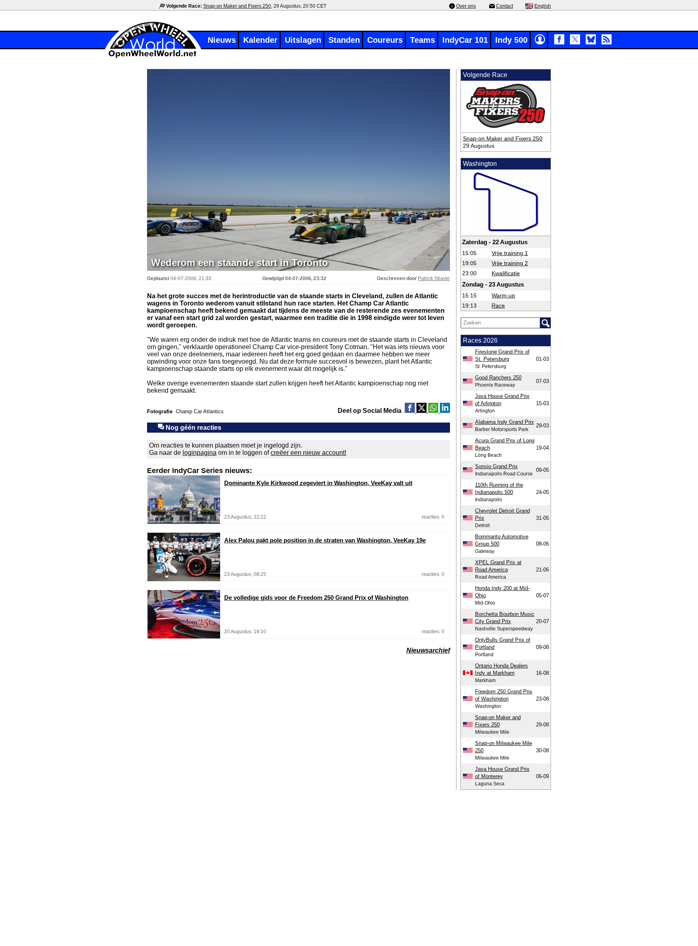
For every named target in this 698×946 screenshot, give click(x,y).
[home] (153, 57)
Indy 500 (511, 40)
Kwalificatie (506, 273)
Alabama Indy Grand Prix (504, 422)
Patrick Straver (434, 278)
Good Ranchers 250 (498, 378)
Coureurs (385, 40)
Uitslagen (303, 40)
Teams (422, 40)
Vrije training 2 (510, 263)
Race (498, 305)
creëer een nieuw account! (308, 452)
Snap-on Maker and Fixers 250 (237, 6)
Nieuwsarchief (428, 650)
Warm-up (503, 295)
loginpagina (200, 452)
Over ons (466, 6)
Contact (504, 6)
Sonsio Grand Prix (496, 466)
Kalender (260, 40)
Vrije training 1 (510, 253)
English (542, 6)
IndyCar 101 (465, 40)
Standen (344, 40)
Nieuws (222, 40)
